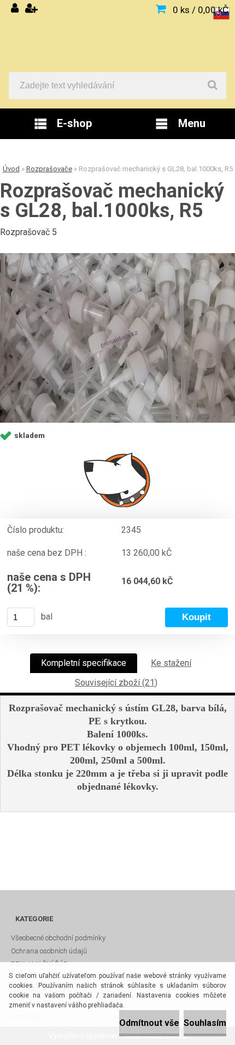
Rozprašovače (49, 169)
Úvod (11, 169)
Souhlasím (205, 1023)
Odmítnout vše (149, 1023)
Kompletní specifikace (83, 663)
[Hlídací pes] (117, 479)
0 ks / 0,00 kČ (200, 9)
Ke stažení (171, 663)
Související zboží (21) (116, 682)
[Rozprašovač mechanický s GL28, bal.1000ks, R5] (117, 338)
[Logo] (117, 36)
